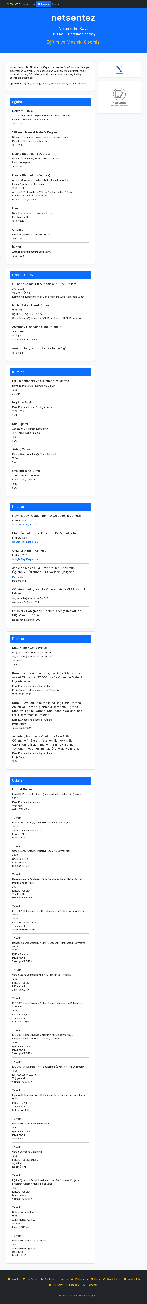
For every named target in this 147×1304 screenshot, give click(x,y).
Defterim (79, 1279)
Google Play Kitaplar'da (25, 541)
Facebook (74, 1284)
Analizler (48, 1279)
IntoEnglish (133, 1279)
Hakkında (44, 3)
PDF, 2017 (17, 576)
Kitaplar (15, 1279)
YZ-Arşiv (57, 1284)
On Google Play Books (24, 524)
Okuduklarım (113, 1279)
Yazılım (64, 1279)
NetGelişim (31, 1279)
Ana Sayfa (29, 4)
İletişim (55, 4)
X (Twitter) (91, 1284)
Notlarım (95, 1279)
